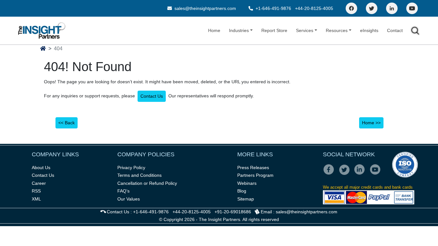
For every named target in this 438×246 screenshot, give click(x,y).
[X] (346, 173)
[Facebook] (351, 8)
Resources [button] (337, 30)
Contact (395, 30)
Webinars (247, 183)
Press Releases (253, 167)
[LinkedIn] (392, 8)
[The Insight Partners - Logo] (41, 30)
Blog (241, 190)
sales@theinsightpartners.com (204, 8)
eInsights (369, 30)
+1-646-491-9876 (273, 8)
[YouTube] (412, 8)
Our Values (128, 198)
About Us (41, 167)
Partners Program (255, 175)
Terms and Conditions (139, 175)
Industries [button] (239, 30)
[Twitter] (371, 8)
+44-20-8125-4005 (314, 8)
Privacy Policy (131, 167)
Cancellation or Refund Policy (147, 183)
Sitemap (245, 198)
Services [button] (304, 30)
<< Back (66, 122)
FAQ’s (123, 190)
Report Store (274, 30)
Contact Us (151, 96)
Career (39, 183)
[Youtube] (376, 173)
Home (214, 30)
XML (36, 198)
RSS (36, 190)
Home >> (371, 122)
